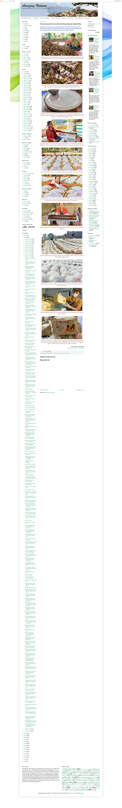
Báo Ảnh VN (69, 777)
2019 (25, 743)
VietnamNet (72, 790)
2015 (25, 751)
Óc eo (25, 182)
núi (24, 29)
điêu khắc (26, 66)
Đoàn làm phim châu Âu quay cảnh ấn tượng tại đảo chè (30, 509)
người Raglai (27, 116)
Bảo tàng (26, 210)
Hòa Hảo (26, 176)
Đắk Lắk (91, 202)
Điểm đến (70, 18)
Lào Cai (91, 170)
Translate (92, 27)
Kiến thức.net (96, 780)
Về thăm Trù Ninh (29, 389)
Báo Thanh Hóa (47, 353)
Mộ (24, 146)
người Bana (26, 75)
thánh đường (26, 152)
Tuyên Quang (92, 193)
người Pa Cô (26, 113)
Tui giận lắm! (92, 235)
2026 (25, 235)
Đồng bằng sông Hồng (94, 141)
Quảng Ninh (91, 182)
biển (24, 23)
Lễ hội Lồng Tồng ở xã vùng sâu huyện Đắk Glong (30, 595)
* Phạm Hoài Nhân (69, 769)
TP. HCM (91, 188)
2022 (25, 737)
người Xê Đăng (27, 128)
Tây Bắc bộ (91, 130)
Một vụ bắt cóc (92, 237)
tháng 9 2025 (28, 245)
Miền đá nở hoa (28, 520)
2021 (25, 739)
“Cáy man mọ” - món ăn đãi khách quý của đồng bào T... (30, 638)
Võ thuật (25, 54)
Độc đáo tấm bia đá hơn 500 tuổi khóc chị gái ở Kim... (30, 381)
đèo (24, 39)
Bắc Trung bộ (53, 353)
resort (25, 205)
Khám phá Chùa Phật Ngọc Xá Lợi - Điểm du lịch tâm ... (30, 392)
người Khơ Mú (27, 97)
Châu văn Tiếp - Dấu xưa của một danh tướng (93, 222)
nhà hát (25, 167)
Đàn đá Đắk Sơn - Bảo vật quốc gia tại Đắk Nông (30, 584)
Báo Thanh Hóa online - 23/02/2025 (76, 348)
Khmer (25, 71)
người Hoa (26, 87)
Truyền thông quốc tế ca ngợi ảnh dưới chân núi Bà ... (30, 420)
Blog (92, 769)
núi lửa (25, 30)
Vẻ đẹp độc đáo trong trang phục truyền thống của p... (29, 559)
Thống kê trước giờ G (30, 405)
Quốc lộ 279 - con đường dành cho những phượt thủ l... (30, 493)
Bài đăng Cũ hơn (80, 390)
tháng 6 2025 (28, 251)
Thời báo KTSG (76, 788)
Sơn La (90, 186)
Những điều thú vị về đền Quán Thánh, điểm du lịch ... (30, 681)
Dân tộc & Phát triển (81, 779)
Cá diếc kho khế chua (30, 451)
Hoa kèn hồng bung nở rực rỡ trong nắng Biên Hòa (30, 377)
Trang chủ (62, 390)
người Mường (27, 109)
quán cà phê (26, 203)
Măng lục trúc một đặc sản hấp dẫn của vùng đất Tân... (30, 306)
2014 (25, 753)
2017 (25, 747)
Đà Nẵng (91, 200)
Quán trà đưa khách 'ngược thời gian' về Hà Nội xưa (30, 267)
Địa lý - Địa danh (79, 18)
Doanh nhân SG (91, 777)
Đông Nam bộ (92, 136)
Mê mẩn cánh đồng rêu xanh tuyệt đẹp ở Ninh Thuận (30, 613)
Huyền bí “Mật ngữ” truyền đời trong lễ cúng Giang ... (29, 634)
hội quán (25, 139)
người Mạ (26, 111)
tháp (24, 153)
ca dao (25, 55)
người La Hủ (26, 101)
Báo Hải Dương (95, 770)
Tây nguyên (91, 131)
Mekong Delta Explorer (93, 782)
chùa (25, 150)
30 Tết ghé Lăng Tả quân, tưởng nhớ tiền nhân (30, 318)
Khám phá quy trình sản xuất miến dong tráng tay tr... (30, 386)
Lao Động (69, 782)
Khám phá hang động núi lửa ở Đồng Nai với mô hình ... (30, 354)
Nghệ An (91, 176)
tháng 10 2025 (28, 243)
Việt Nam (91, 133)
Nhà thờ (25, 148)
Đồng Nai (91, 203)
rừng (25, 32)
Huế (90, 158)
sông (25, 36)
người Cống (26, 82)
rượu (25, 196)
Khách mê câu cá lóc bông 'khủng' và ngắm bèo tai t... (30, 663)
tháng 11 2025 (28, 241)
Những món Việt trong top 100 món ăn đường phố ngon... (30, 604)
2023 (25, 735)
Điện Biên (91, 198)
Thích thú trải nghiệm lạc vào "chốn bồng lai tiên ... (30, 713)
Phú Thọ (91, 179)
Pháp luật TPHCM (78, 784)
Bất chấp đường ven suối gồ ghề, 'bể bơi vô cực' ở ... (30, 668)
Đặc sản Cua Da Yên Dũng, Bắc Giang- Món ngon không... (30, 363)
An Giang (91, 148)
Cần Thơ (91, 155)
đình (24, 155)
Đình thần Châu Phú (29, 475)
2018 (25, 745)
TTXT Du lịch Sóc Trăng (75, 785)
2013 (25, 755)
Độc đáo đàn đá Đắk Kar (30, 587)
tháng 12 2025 (28, 239)
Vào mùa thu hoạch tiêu (30, 409)
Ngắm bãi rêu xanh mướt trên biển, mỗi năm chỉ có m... (30, 591)
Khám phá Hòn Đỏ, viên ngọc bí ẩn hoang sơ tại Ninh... (30, 717)
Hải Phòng (91, 165)
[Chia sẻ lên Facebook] (49, 351)
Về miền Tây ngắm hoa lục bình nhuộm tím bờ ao (30, 686)
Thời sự (25, 216)
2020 (25, 741)
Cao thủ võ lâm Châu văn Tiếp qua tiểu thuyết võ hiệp (94, 212)
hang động (26, 25)
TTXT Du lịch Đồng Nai (88, 785)
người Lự (26, 104)
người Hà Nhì (27, 89)
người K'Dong (27, 92)
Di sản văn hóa (27, 214)
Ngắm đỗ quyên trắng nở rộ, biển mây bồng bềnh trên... (30, 672)
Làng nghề (58, 353)
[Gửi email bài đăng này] (45, 351)
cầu (24, 166)
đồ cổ (25, 221)
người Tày (26, 125)
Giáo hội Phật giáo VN (84, 780)
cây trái (25, 46)
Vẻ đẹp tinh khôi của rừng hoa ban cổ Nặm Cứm (30, 471)
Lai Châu (91, 169)
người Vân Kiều (27, 127)
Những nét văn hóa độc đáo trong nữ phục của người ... (30, 650)
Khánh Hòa (91, 167)
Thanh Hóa (63, 353)
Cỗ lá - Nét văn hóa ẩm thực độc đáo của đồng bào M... (30, 568)
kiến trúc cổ (26, 59)
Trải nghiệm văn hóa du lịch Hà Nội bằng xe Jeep (30, 547)
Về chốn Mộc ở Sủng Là (30, 464)
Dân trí (71, 779)
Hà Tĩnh (91, 162)
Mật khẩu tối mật (92, 240)
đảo (24, 41)
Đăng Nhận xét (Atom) (49, 392)
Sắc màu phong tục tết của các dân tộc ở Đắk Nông (30, 617)
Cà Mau (91, 153)
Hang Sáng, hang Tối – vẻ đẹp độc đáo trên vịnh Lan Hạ (30, 531)
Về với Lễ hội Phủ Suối (30, 407)
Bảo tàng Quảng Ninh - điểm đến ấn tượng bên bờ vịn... (30, 434)
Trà (24, 191)
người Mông (26, 108)
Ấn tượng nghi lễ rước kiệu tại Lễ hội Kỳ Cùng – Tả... (30, 497)
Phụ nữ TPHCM (89, 784)
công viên (26, 164)
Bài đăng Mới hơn (44, 390)
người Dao (26, 83)
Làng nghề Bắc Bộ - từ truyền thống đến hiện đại (30, 564)
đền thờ (25, 157)
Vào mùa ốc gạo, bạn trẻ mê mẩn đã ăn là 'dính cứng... (30, 329)
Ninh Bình (91, 177)
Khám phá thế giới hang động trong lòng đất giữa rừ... (30, 693)
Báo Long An (79, 772)
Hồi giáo (25, 178)
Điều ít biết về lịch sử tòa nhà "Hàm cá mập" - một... (30, 535)
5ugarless (71, 793)
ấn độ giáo (26, 185)
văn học (25, 62)
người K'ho (26, 94)
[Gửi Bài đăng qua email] (43, 351)
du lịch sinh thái (27, 219)
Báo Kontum (68, 772)
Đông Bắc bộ (92, 135)
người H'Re (26, 85)
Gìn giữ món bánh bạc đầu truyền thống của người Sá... (30, 655)
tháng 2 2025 (28, 728)
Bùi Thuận (81, 777)
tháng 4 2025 (28, 255)
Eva (75, 780)
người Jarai (26, 90)
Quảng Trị (91, 184)
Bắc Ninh (91, 150)
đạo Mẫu (25, 183)
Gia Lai (90, 157)
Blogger (82, 793)
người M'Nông (27, 106)
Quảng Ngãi (91, 181)
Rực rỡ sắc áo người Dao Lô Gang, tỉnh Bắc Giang (30, 334)
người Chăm (26, 80)
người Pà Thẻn (27, 114)
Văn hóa (64, 18)
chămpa (25, 73)
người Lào (26, 102)
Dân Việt (64, 778)
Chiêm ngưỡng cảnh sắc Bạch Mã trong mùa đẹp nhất (30, 448)
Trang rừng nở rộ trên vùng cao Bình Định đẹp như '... (30, 608)
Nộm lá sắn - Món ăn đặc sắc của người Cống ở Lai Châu (30, 622)
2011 (25, 759)
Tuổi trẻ (88, 788)
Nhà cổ (25, 162)
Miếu (25, 145)
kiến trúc (25, 57)
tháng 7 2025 (28, 249)
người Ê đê (26, 130)
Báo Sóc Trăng (76, 773)
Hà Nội (90, 160)
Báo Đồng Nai (96, 775)
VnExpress (83, 790)
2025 (25, 237)
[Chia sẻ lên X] (48, 351)
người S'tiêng (27, 120)
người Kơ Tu (26, 99)
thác (24, 37)
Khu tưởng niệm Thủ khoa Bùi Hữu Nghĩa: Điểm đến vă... (30, 725)
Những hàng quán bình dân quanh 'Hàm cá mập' (30, 263)
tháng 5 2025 (28, 253)
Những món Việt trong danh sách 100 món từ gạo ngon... (30, 600)
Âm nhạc (26, 64)
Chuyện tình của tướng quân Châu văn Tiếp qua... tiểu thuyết (94, 216)
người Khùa (26, 95)
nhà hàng (26, 201)
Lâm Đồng (91, 172)
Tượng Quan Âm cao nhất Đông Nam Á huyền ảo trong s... (29, 659)
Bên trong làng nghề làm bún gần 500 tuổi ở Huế (30, 677)
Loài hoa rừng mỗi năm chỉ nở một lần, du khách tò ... (30, 526)
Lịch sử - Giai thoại (55, 18)
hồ (24, 27)
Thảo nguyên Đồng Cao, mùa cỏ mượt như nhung (30, 311)
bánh (25, 192)
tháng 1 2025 (28, 730)
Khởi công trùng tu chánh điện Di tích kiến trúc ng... (30, 543)
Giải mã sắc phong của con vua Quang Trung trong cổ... (30, 555)
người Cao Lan (27, 78)
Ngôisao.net (68, 784)
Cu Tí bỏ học (92, 243)
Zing (93, 789)
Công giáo (26, 175)
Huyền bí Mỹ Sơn (29, 574)
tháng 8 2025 (28, 247)
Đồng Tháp (91, 205)
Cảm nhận (35, 18)
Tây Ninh (91, 195)
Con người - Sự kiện (26, 18)
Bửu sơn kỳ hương (28, 173)
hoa (24, 48)
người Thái (26, 123)
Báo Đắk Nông (85, 775)
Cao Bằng (91, 151)
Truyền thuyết (27, 217)
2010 (25, 761)
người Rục (26, 118)
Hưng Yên (91, 163)
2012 (25, 757)
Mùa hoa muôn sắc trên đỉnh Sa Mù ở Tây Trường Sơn (30, 415)
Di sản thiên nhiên (28, 212)
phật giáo (26, 180)
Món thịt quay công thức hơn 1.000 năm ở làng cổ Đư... (30, 709)
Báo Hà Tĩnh (83, 770)
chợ (24, 137)
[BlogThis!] (47, 351)
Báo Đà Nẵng (74, 775)
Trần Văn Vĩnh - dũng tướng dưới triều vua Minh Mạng (97, 74)
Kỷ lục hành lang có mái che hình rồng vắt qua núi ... (30, 517)
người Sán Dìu (27, 121)
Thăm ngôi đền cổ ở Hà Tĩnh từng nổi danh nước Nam (30, 457)
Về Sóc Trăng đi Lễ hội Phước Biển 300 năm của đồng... (30, 505)
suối (24, 34)
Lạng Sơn (91, 174)
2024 (25, 733)
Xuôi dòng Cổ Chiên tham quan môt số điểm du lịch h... (30, 358)
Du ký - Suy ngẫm (44, 18)
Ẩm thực (87, 18)
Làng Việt (80, 782)
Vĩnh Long (91, 196)
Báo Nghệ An (90, 772)
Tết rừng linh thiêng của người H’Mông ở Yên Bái (30, 698)
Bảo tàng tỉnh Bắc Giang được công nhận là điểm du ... (30, 283)
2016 (25, 749)
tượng (25, 60)
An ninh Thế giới (84, 769)
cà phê (25, 194)
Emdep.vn (70, 780)
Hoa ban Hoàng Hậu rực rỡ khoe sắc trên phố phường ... (30, 467)
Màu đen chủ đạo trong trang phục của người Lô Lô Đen (30, 643)
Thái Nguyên (92, 191)
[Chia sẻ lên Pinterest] (50, 351)
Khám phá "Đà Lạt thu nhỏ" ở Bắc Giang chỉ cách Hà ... (30, 278)
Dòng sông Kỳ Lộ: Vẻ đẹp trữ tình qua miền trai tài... (30, 626)
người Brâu (26, 76)
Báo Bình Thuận (73, 770)
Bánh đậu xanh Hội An (30, 489)
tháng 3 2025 (28, 257)
